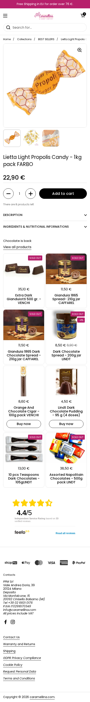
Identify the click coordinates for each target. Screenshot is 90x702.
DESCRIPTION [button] (12, 215)
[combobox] (45, 27)
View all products (17, 247)
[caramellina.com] (44, 15)
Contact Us (11, 637)
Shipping (9, 651)
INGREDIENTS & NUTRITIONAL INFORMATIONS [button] (36, 227)
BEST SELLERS (46, 39)
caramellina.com (42, 697)
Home (7, 39)
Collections (24, 39)
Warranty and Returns (19, 644)
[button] (82, 15)
